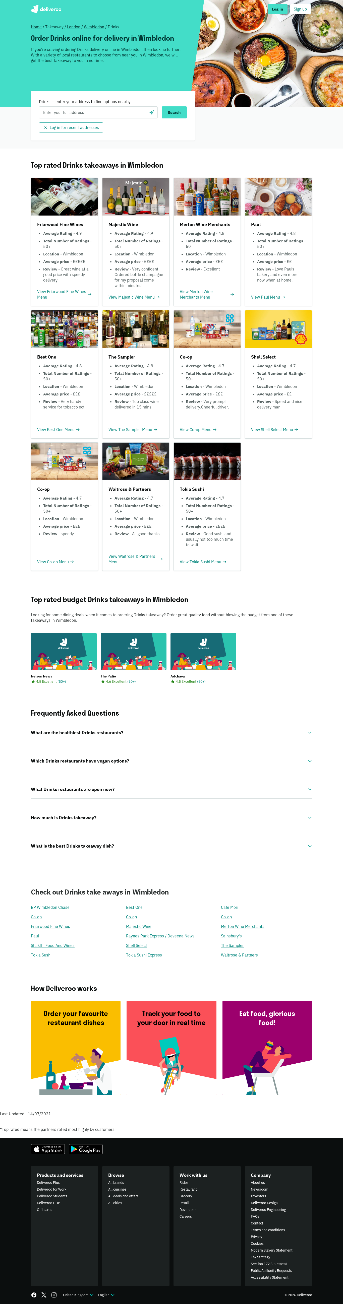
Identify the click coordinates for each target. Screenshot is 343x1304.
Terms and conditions (268, 1230)
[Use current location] (152, 112)
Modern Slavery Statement (272, 1250)
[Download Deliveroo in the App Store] (48, 1149)
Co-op (36, 916)
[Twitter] (44, 1295)
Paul (35, 935)
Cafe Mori (229, 907)
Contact (257, 1223)
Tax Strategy (260, 1257)
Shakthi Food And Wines (53, 945)
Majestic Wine (138, 926)
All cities (115, 1203)
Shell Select (136, 945)
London (73, 26)
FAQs (255, 1216)
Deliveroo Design (264, 1203)
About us (258, 1182)
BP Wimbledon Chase (50, 907)
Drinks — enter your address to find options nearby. (85, 101)
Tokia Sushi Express (144, 954)
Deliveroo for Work (51, 1189)
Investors (258, 1196)
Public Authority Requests (271, 1270)
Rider (184, 1182)
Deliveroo (46, 9)
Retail (184, 1203)
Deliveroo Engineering (268, 1209)
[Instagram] (54, 1295)
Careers (186, 1216)
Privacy (256, 1236)
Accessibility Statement (270, 1277)
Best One (134, 907)
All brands (116, 1182)
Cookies (257, 1243)
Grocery (186, 1196)
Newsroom (259, 1189)
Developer (188, 1209)
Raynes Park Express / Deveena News (160, 935)
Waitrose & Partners (239, 954)
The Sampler (232, 945)
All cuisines (117, 1189)
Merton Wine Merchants (242, 926)
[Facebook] (34, 1295)
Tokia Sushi (41, 954)
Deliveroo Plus (48, 1182)
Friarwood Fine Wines (50, 926)
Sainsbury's (231, 935)
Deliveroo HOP (48, 1203)
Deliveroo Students (52, 1196)
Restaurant (188, 1189)
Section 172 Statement (269, 1264)
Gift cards (44, 1209)
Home (36, 26)
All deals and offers (123, 1196)
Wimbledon (94, 26)
